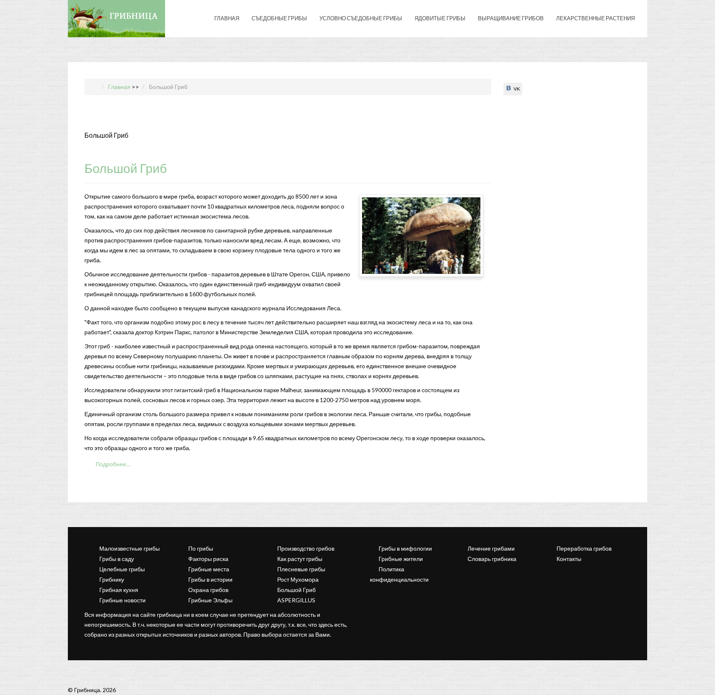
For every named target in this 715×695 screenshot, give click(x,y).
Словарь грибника (492, 558)
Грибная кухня (118, 589)
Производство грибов (305, 548)
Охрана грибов (208, 589)
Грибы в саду (116, 558)
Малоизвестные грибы (129, 548)
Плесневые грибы (301, 569)
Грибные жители (401, 558)
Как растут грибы (299, 558)
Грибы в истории (210, 579)
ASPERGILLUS (296, 600)
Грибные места (208, 569)
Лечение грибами (491, 548)
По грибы (200, 548)
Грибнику (111, 579)
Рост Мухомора (298, 579)
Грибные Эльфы (210, 600)
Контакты (569, 558)
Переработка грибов (584, 548)
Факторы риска (208, 558)
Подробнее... (112, 463)
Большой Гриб (125, 168)
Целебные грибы (122, 569)
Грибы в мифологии (405, 548)
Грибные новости (122, 600)
